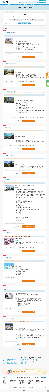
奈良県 (12, 362)
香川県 (15, 363)
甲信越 (3, 360)
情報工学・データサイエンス (33, 361)
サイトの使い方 (38, 383)
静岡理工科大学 (8, 318)
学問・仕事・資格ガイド (22, 380)
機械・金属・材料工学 (30, 359)
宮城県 (11, 358)
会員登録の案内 (29, 383)
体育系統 (22, 363)
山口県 (12, 363)
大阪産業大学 (7, 63)
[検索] (37, 2)
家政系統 (25, 362)
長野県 (9, 360)
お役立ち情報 (37, 380)
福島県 (15, 358)
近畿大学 (6, 127)
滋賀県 (7, 362)
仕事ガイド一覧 (21, 383)
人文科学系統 (22, 359)
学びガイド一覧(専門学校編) (22, 382)
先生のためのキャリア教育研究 (39, 381)
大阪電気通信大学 (8, 232)
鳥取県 (7, 363)
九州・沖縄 (4, 364)
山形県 (13, 358)
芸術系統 (25, 363)
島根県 (8, 363)
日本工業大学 (7, 91)
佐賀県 (8, 364)
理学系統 (25, 360)
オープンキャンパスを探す (13, 380)
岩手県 (9, 358)
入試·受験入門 (12, 382)
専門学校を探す (4, 383)
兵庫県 (11, 362)
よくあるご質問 (38, 382)
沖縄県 (16, 364)
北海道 (7, 358)
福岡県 (7, 364)
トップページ (4, 11)
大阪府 (9, 362)
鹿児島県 (15, 364)
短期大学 (36, 359)
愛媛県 (16, 363)
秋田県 (12, 358)
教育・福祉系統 (26, 359)
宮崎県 (13, 364)
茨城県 (7, 359)
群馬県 (9, 359)
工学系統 (22, 361)
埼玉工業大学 (7, 32)
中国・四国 (4, 363)
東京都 (13, 359)
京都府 (8, 362)
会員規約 (29, 382)
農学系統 (22, 362)
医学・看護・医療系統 (26, 361)
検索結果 (7, 11)
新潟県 (7, 360)
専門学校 (36, 360)
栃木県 (8, 359)
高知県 (17, 363)
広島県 (11, 363)
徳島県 (13, 363)
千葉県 (12, 359)
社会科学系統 (22, 360)
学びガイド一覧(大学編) (22, 381)
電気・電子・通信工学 (30, 361)
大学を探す (4, 381)
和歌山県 (14, 362)
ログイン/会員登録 (30, 381)
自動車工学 (33, 359)
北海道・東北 (4, 358)
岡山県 (9, 363)
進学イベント (11, 381)
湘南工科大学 (7, 179)
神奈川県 (15, 359)
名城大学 (6, 287)
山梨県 (8, 360)
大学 (36, 358)
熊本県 (11, 364)
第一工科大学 (7, 257)
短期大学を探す (4, 382)
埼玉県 (11, 359)
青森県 (8, 358)
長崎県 (9, 364)
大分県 (12, 364)
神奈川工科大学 (8, 155)
